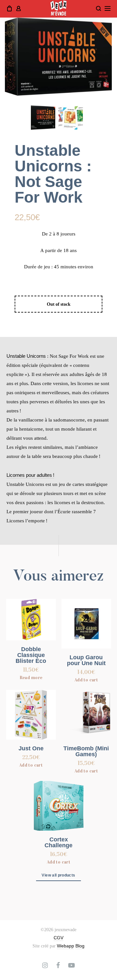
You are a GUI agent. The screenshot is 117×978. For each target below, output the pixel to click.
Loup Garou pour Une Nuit (86, 660)
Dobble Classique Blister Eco (31, 655)
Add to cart (86, 680)
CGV (58, 937)
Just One (31, 748)
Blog (79, 945)
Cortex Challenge (58, 842)
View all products (58, 875)
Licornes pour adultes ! (30, 475)
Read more (31, 677)
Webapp (65, 945)
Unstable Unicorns (26, 356)
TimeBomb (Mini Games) (86, 751)
